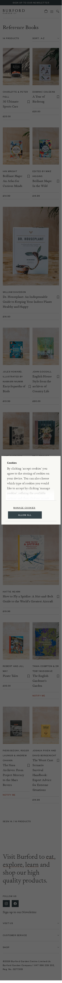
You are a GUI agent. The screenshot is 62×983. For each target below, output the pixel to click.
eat (50, 857)
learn (32, 864)
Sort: (35, 38)
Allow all (25, 514)
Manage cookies (24, 507)
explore (12, 864)
